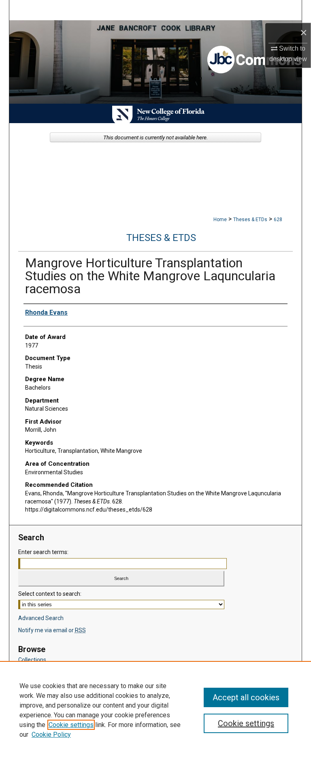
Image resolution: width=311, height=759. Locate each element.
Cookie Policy (51, 734)
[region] (155, 710)
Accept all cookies (246, 697)
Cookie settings (71, 725)
